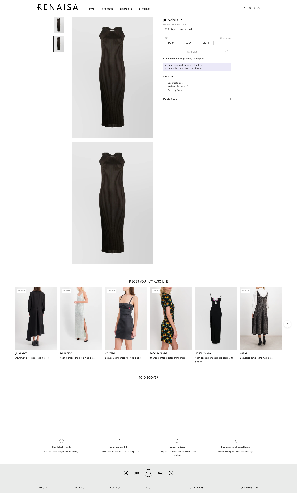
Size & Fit (168, 76)
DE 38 (206, 43)
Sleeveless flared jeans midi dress (256, 357)
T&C (148, 487)
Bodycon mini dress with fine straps (123, 357)
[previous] (9, 324)
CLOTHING (144, 9)
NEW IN (91, 9)
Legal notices (195, 487)
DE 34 (171, 43)
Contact (115, 487)
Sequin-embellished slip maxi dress (77, 357)
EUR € (234, 8)
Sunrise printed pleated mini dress (167, 357)
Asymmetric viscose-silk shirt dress (32, 357)
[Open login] (250, 8)
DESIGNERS (108, 9)
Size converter (225, 38)
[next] (287, 324)
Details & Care (170, 99)
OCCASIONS (126, 9)
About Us (44, 487)
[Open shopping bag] (258, 8)
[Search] (254, 8)
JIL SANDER (172, 20)
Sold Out (192, 52)
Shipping (79, 487)
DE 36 (188, 43)
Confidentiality (249, 487)
